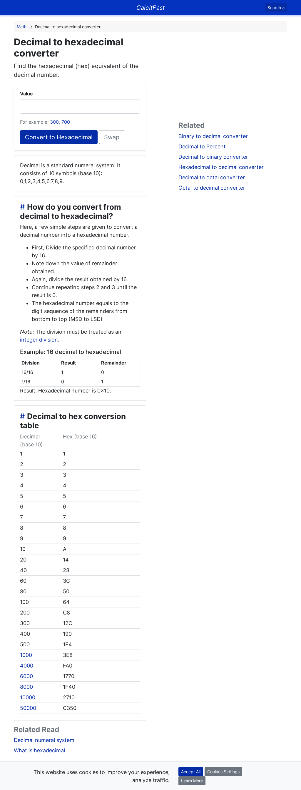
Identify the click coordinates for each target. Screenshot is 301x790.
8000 (26, 687)
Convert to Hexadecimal (59, 137)
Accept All (190, 771)
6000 (26, 676)
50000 (28, 708)
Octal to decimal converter (211, 188)
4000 (26, 666)
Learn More (192, 780)
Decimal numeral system (44, 740)
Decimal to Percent (202, 146)
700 (65, 122)
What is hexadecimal (39, 750)
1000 (26, 655)
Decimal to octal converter (211, 177)
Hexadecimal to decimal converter (221, 167)
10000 (27, 697)
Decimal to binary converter (213, 157)
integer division (39, 340)
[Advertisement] (232, 78)
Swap (111, 137)
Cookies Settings (223, 771)
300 (54, 122)
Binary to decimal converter (213, 136)
